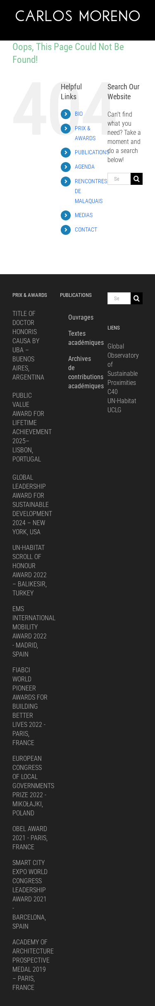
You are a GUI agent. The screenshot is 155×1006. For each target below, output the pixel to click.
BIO (79, 113)
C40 (112, 392)
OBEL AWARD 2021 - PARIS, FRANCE (30, 838)
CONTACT (86, 229)
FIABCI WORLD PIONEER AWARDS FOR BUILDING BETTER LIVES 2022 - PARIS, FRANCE (30, 706)
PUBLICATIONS (92, 152)
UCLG (114, 410)
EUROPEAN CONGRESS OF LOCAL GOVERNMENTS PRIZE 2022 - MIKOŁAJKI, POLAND (33, 786)
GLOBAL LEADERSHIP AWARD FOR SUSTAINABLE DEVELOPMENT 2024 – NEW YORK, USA (32, 504)
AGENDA (85, 166)
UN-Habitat (121, 401)
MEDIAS (84, 215)
